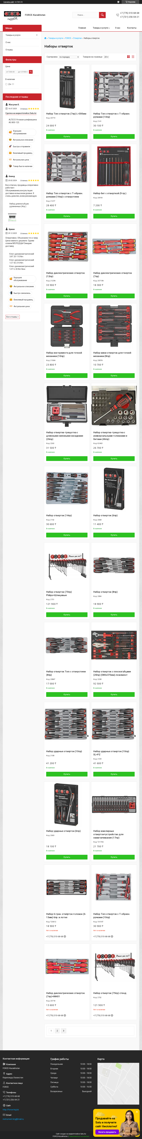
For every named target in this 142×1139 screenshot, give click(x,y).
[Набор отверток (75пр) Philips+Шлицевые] (67, 565)
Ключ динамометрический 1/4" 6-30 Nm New (21, 267)
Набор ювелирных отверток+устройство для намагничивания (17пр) (108, 834)
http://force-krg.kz (11, 1110)
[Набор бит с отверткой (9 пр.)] (114, 167)
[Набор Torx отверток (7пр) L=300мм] (67, 87)
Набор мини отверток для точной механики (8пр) (112, 354)
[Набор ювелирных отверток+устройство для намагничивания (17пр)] (114, 804)
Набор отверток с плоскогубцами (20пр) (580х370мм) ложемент (112, 673)
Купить (67, 136)
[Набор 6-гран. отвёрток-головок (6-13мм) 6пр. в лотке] (67, 887)
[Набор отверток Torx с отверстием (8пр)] (67, 645)
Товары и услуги (100, 28)
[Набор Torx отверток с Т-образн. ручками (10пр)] (114, 887)
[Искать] (102, 15)
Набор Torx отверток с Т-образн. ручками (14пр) (111, 115)
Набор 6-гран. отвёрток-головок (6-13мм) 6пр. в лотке (66, 916)
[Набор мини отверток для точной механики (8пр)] (114, 326)
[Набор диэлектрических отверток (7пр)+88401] (67, 966)
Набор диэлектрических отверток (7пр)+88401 (65, 995)
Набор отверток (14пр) (59, 515)
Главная (82, 28)
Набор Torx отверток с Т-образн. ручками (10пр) (111, 916)
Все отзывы (11, 317)
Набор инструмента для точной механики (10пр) (64, 354)
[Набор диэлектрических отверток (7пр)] (114, 246)
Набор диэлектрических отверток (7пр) (112, 275)
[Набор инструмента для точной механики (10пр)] (67, 326)
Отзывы (9, 50)
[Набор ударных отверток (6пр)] (67, 804)
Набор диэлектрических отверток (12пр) (65, 275)
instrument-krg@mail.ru (13, 1119)
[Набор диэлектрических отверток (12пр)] (67, 246)
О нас (117, 28)
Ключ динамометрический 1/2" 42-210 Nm (21, 261)
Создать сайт (8, 2)
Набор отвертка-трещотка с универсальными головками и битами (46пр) (110, 435)
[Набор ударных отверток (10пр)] (67, 725)
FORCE (68, 38)
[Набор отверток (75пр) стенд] (114, 966)
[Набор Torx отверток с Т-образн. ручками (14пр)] (114, 87)
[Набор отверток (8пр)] (114, 565)
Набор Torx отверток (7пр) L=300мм (66, 113)
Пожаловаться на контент (79, 1136)
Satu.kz (83, 1134)
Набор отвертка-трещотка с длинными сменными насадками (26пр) (64, 435)
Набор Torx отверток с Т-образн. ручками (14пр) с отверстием (64, 195)
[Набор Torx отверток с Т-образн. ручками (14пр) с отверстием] (67, 167)
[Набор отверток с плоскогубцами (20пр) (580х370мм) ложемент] (114, 645)
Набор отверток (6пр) (105, 515)
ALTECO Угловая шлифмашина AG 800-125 (23, 121)
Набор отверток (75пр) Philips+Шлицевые (59, 593)
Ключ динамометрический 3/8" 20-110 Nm (21, 255)
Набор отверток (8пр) (105, 591)
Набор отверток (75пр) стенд (109, 993)
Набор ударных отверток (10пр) (64, 751)
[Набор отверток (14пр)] (67, 489)
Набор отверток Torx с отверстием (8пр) (66, 673)
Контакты (131, 28)
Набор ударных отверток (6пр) (63, 831)
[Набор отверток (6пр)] (114, 489)
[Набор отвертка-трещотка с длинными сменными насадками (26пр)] (67, 406)
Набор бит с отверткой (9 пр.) (109, 193)
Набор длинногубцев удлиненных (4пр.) (19, 205)
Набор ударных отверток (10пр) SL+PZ (111, 753)
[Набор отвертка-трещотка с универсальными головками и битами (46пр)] (114, 406)
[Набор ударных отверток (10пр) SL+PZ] (114, 725)
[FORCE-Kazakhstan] (13, 15)
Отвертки (77, 38)
